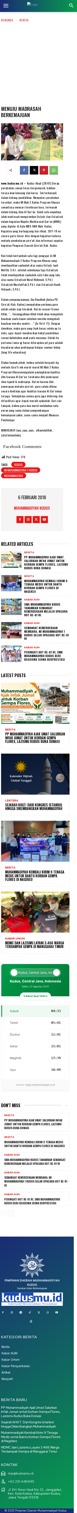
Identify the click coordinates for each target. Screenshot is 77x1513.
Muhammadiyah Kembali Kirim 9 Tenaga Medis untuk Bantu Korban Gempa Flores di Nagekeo (45, 586)
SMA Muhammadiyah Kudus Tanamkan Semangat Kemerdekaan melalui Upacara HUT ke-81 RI (46, 609)
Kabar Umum (15, 938)
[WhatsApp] (53, 170)
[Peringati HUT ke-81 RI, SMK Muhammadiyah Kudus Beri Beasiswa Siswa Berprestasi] (11, 654)
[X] (34, 170)
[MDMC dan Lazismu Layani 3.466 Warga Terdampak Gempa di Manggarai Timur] (35, 912)
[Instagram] (28, 519)
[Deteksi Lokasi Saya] (14, 972)
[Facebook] (24, 170)
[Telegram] (21, 1312)
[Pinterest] (44, 170)
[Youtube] (44, 519)
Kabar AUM (32, 600)
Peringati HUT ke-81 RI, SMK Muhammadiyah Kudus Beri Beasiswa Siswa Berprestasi (44, 656)
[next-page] (10, 1213)
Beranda (7, 20)
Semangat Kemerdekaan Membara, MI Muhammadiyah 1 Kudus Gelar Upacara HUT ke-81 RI (46, 633)
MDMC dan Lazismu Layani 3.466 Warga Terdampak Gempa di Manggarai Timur (34, 944)
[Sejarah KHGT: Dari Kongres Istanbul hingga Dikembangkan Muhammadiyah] (35, 774)
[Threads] (31, 1321)
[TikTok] (30, 1312)
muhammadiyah (13, 475)
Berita (24, 20)
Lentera (11, 800)
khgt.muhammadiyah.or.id (40, 1084)
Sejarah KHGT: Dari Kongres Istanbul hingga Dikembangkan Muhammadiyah (33, 806)
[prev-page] (3, 1213)
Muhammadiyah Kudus (32, 508)
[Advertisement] (38, 63)
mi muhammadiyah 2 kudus (20, 470)
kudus (18, 464)
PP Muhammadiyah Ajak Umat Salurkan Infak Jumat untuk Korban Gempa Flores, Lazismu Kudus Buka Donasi (46, 562)
